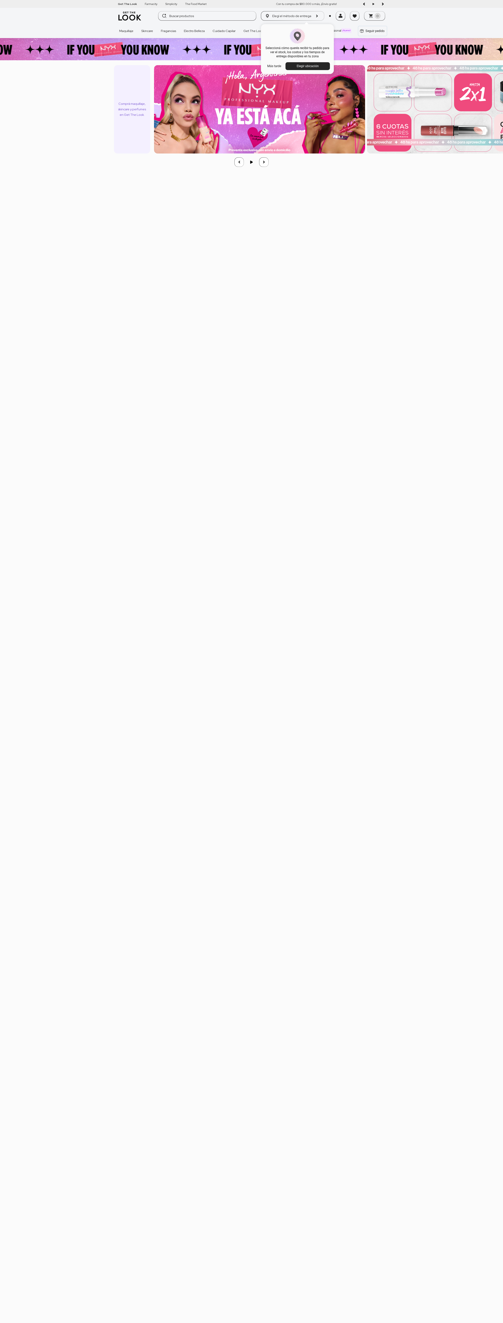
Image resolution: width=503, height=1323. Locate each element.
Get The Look (127, 4)
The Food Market (196, 4)
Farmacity (151, 4)
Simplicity (171, 4)
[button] (340, 21)
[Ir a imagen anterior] (364, 4)
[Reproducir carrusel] (373, 4)
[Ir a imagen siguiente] (382, 4)
